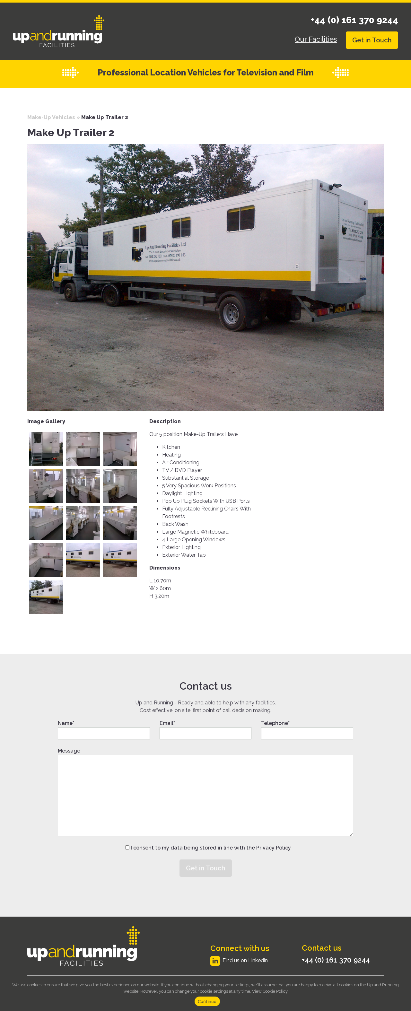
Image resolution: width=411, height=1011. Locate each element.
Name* (66, 723)
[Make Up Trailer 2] (205, 277)
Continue (207, 1001)
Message (69, 751)
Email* (167, 723)
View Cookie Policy (270, 991)
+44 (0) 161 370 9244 (354, 20)
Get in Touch (372, 40)
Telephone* (275, 723)
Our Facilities (316, 39)
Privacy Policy (273, 848)
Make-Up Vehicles (51, 117)
